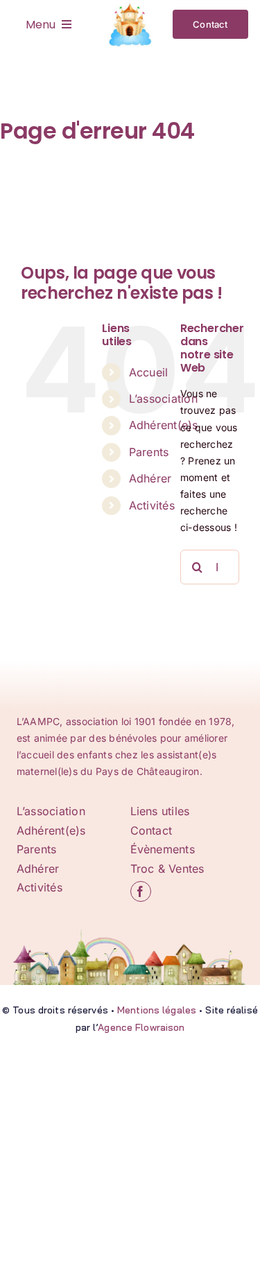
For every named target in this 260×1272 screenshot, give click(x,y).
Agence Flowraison (141, 1027)
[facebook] (140, 891)
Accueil (148, 372)
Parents (149, 452)
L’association (163, 399)
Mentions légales (156, 1010)
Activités (152, 505)
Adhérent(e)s (163, 425)
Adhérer (150, 478)
